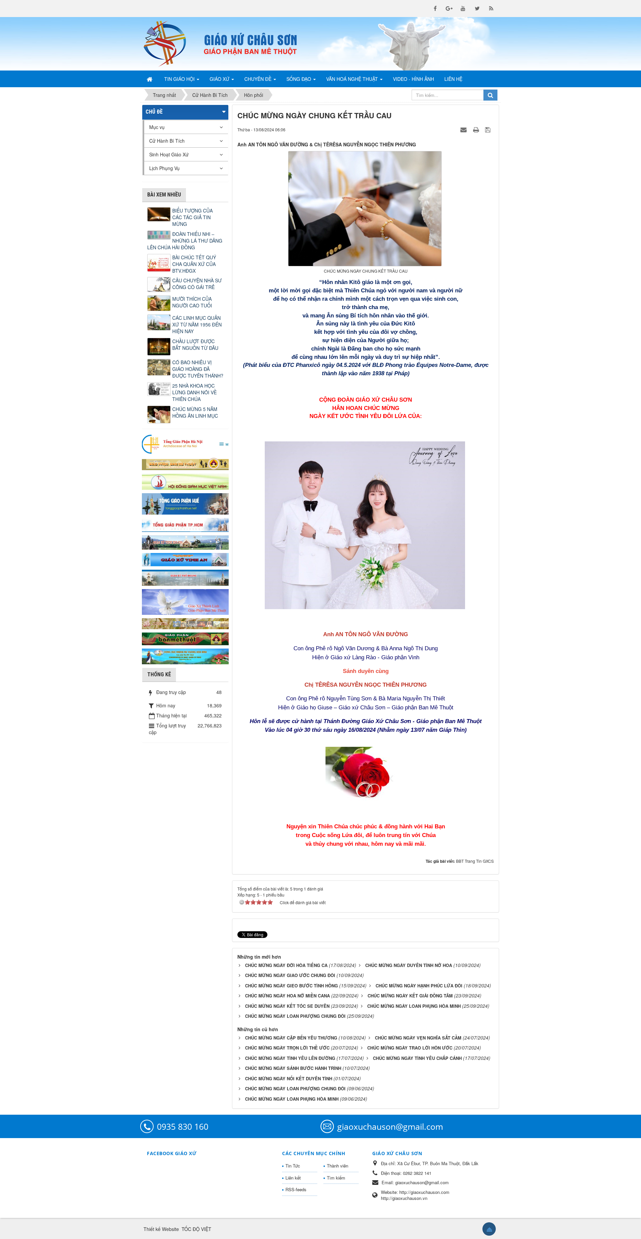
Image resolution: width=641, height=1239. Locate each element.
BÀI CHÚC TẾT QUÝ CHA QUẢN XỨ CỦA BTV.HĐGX (194, 264)
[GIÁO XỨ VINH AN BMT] (185, 559)
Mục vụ (157, 127)
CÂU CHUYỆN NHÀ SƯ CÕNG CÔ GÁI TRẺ (197, 283)
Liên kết (293, 1178)
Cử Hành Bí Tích (167, 140)
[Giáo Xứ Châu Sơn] (170, 43)
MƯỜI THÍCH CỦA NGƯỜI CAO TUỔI (192, 302)
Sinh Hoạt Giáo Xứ (169, 154)
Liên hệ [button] (453, 79)
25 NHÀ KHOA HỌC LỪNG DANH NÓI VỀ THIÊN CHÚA (194, 392)
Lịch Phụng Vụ (164, 168)
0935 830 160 (182, 1126)
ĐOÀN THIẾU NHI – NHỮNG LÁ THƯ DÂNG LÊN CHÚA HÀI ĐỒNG (184, 241)
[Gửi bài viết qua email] (464, 129)
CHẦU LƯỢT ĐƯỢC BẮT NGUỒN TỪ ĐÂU (195, 344)
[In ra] (476, 129)
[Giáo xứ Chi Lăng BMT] (185, 623)
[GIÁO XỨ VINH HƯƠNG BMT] (185, 541)
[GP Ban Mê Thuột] (185, 463)
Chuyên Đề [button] (258, 79)
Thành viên (337, 1165)
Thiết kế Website (161, 1229)
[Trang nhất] (150, 79)
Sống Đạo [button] (299, 79)
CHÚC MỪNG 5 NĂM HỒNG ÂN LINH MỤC (195, 412)
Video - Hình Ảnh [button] (413, 79)
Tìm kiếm (336, 1178)
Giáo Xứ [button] (220, 79)
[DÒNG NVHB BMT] (185, 655)
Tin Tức (292, 1165)
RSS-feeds (295, 1189)
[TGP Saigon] (185, 524)
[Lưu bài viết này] (488, 129)
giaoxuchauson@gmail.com (390, 1126)
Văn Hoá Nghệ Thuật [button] (352, 79)
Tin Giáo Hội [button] (180, 79)
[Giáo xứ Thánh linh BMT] (185, 601)
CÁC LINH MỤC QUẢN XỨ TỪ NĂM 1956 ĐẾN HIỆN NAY (197, 324)
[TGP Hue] (185, 503)
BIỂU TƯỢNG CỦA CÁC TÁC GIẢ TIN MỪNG (192, 217)
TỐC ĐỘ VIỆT (196, 1229)
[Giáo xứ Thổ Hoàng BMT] (185, 577)
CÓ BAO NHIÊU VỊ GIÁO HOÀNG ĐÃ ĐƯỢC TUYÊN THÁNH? (197, 369)
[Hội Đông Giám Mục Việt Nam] (185, 480)
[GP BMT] (185, 638)
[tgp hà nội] (185, 443)
